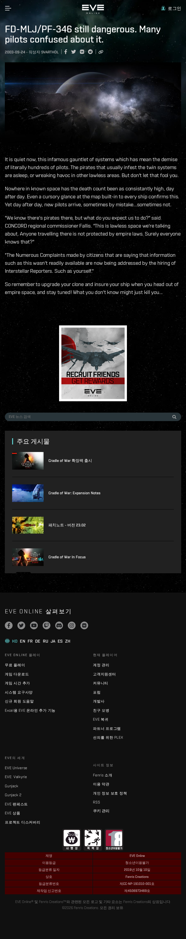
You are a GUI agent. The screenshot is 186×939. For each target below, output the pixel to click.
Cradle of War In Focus (67, 557)
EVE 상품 (12, 813)
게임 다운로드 (17, 674)
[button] (171, 8)
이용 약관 (101, 784)
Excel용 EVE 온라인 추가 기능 (30, 710)
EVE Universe (16, 768)
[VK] (84, 625)
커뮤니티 (100, 683)
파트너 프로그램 (107, 728)
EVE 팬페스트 (16, 804)
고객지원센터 (104, 674)
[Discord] (59, 625)
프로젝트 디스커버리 (22, 822)
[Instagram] (72, 625)
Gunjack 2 (13, 795)
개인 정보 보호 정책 (110, 793)
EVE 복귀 (100, 719)
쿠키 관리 (101, 811)
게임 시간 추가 (17, 683)
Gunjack (11, 786)
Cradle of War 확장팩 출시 (70, 460)
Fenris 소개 (102, 775)
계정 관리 (101, 665)
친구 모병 (101, 710)
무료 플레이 (15, 665)
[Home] (93, 12)
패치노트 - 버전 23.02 (67, 525)
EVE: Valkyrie (16, 777)
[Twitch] (46, 625)
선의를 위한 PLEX (108, 737)
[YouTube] (34, 625)
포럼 (97, 692)
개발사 (98, 701)
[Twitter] (21, 625)
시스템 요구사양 (19, 692)
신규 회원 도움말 (19, 701)
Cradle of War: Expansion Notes (74, 493)
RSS (96, 802)
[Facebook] (9, 625)
